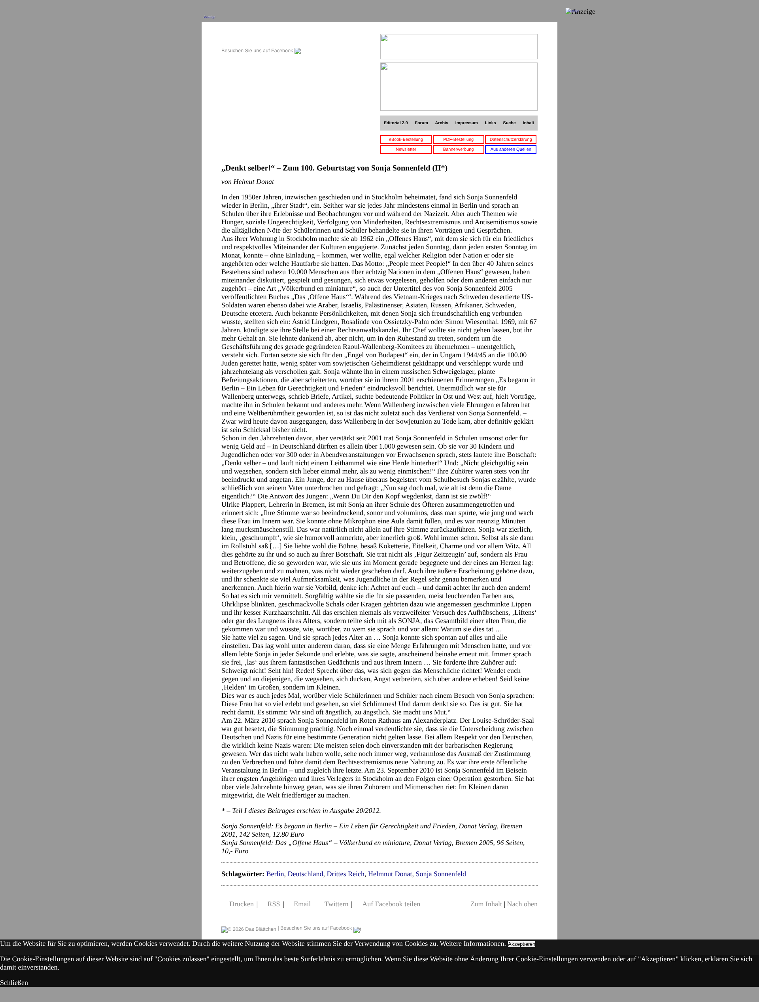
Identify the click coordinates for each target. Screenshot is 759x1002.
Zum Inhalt (486, 904)
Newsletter (406, 149)
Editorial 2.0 (396, 123)
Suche (509, 123)
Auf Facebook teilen (391, 904)
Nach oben (522, 904)
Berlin (275, 874)
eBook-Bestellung (406, 139)
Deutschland (305, 874)
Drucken (241, 904)
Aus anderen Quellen (511, 149)
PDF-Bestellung (458, 139)
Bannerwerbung (458, 149)
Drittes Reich (345, 874)
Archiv (441, 123)
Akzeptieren (521, 944)
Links (490, 123)
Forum (421, 123)
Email (302, 904)
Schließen (14, 983)
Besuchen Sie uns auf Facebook (258, 50)
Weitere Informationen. (473, 943)
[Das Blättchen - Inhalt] (261, 38)
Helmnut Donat (390, 874)
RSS (274, 904)
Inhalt (528, 123)
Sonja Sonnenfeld (440, 874)
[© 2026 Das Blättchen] (248, 928)
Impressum (466, 123)
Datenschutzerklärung (511, 139)
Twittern (337, 904)
